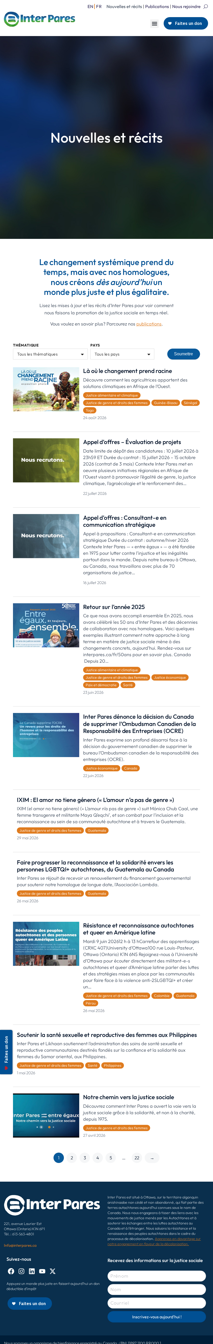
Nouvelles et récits (124, 6)
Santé (128, 685)
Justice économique (170, 677)
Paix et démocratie (101, 685)
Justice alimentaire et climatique (112, 395)
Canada (130, 768)
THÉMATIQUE (26, 345)
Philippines (112, 1065)
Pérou (91, 1003)
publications (149, 324)
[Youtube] (42, 1271)
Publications (157, 6)
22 (137, 1157)
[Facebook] (11, 1271)
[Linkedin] (31, 1271)
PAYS (95, 345)
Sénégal (190, 402)
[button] (154, 23)
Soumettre (183, 354)
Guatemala (97, 830)
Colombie (162, 995)
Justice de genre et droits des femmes (117, 402)
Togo (90, 410)
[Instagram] (21, 1271)
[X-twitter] (52, 1271)
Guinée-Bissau (165, 402)
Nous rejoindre (186, 6)
